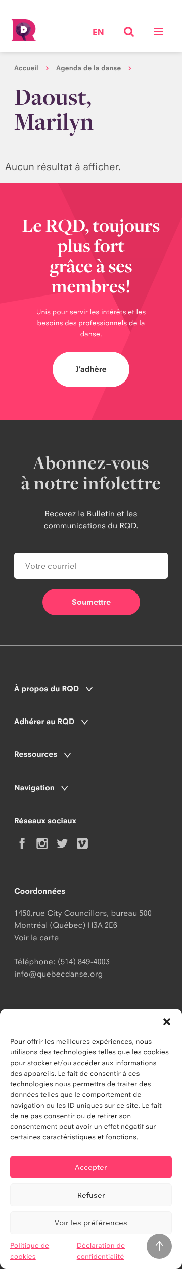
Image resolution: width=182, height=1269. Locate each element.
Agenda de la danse (88, 68)
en (98, 33)
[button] (167, 1022)
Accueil (26, 68)
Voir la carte (36, 937)
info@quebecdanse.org (58, 974)
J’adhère (91, 369)
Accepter (91, 1167)
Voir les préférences (91, 1222)
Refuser (91, 1195)
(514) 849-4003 (84, 961)
